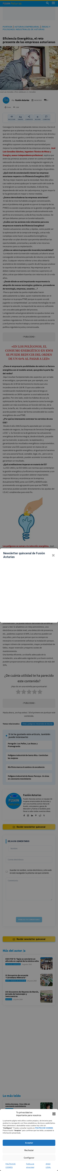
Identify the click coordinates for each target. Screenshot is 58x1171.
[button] (54, 1114)
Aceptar (29, 1142)
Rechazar (29, 1150)
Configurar (29, 1157)
